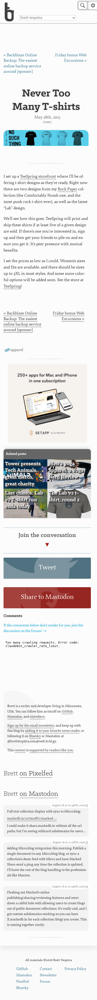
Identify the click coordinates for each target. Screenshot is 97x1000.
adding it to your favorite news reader (52, 730)
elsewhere (37, 716)
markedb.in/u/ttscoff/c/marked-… (32, 818)
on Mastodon (39, 794)
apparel (17, 349)
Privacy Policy (75, 969)
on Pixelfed (36, 773)
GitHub (67, 711)
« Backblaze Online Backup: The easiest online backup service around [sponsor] (22, 321)
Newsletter (48, 975)
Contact (46, 969)
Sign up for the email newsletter (30, 725)
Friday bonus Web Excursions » (68, 316)
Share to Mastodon (47, 597)
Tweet (47, 122)
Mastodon (14, 716)
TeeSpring (12, 286)
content (20, 750)
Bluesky (35, 736)
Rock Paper (67, 189)
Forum (45, 981)
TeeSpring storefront (38, 176)
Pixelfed (22, 981)
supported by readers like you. (51, 750)
